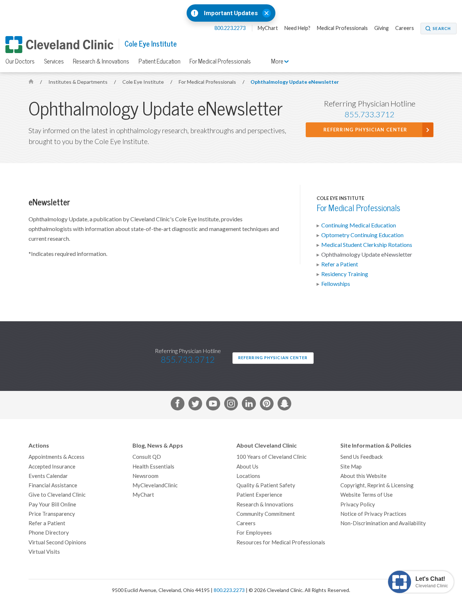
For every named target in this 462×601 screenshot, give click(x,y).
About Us (247, 466)
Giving (381, 28)
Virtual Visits (44, 551)
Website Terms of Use (366, 494)
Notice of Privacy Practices (373, 513)
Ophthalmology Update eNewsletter (294, 82)
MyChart (268, 28)
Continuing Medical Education (358, 225)
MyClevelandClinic (155, 485)
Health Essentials (153, 466)
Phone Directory (49, 532)
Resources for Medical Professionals (280, 542)
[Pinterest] (267, 405)
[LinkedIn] (249, 405)
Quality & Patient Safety (265, 485)
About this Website (363, 475)
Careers (404, 28)
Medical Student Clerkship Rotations (366, 244)
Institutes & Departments (78, 82)
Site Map (351, 466)
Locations (248, 475)
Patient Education (159, 61)
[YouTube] (213, 405)
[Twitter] (195, 405)
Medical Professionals (342, 28)
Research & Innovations (101, 61)
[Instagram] (231, 405)
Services (54, 61)
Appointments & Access (56, 456)
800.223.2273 (230, 28)
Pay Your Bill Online (52, 504)
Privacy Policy (357, 504)
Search (442, 28)
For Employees (254, 532)
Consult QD (146, 456)
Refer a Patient (339, 264)
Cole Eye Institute (151, 43)
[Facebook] (177, 405)
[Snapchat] (284, 405)
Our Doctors (20, 61)
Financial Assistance (53, 485)
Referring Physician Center (365, 130)
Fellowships (335, 283)
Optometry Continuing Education (362, 235)
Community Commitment (265, 513)
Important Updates (231, 13)
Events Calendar (48, 475)
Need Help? (297, 28)
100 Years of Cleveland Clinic (271, 456)
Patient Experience (259, 494)
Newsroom (145, 475)
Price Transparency (52, 513)
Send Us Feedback (361, 456)
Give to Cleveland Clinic (57, 494)
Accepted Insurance (52, 466)
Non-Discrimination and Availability (383, 523)
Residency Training (344, 274)
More (277, 61)
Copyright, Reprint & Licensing (377, 485)
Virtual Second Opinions (57, 542)
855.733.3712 (370, 114)
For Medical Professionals (220, 61)
